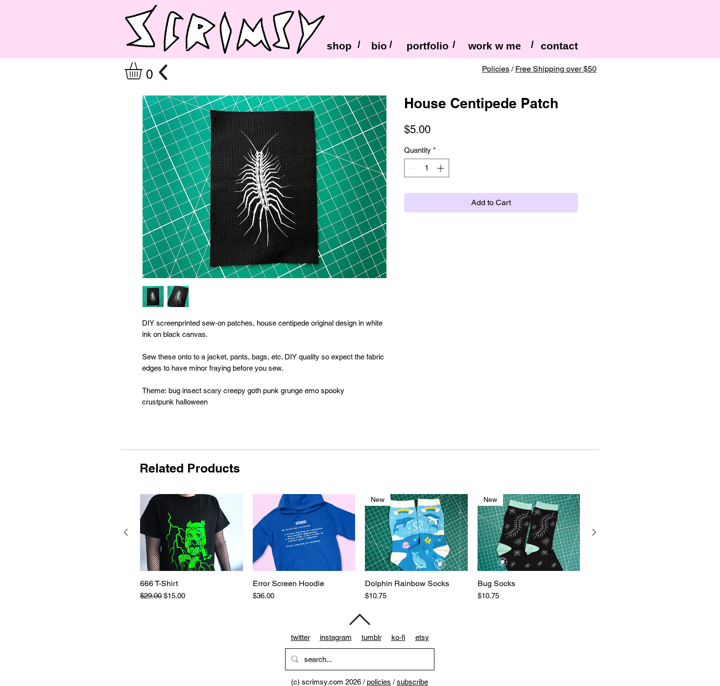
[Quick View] (191, 532)
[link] (143, 70)
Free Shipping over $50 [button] (556, 68)
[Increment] (441, 168)
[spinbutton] (427, 168)
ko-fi (398, 637)
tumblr (371, 637)
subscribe (412, 682)
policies (379, 682)
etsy (422, 637)
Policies (495, 68)
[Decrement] (412, 168)
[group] (360, 548)
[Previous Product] (126, 532)
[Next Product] (594, 532)
